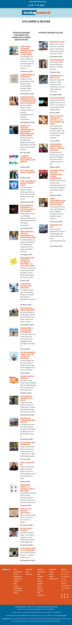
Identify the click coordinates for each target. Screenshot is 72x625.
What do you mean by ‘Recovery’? (26, 511)
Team (15, 583)
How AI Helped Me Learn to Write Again (28, 183)
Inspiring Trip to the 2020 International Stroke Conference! (57, 174)
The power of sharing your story (26, 398)
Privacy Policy (54, 606)
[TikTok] (43, 5)
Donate (51, 571)
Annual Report (17, 588)
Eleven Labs (29, 574)
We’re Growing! (57, 60)
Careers (16, 586)
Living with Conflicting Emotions (25, 286)
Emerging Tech (41, 595)
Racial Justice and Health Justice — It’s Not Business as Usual (57, 120)
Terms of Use (40, 606)
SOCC (27, 571)
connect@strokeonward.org (37, 1)
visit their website (61, 615)
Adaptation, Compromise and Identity (27, 420)
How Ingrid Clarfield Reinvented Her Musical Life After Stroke (27, 50)
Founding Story (18, 576)
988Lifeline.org (7, 618)
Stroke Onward (22, 606)
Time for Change (57, 98)
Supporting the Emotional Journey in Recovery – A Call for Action (27, 262)
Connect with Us (53, 578)
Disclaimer (47, 606)
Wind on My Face (57, 42)
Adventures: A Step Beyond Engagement (26, 330)
